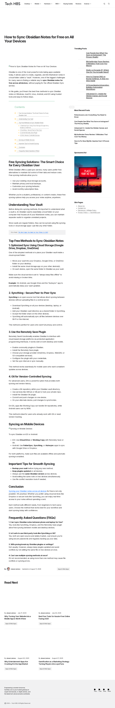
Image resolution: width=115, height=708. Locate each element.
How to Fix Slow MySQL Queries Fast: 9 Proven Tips (91, 142)
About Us (81, 206)
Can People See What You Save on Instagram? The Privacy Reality (97, 55)
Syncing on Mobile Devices (27, 140)
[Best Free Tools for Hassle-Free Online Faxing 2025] (54, 599)
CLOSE (72, 107)
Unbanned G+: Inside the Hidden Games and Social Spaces (96, 96)
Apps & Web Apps (63, 569)
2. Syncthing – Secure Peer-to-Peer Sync (31, 130)
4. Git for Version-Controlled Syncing (29, 135)
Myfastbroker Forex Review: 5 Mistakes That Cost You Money (97, 63)
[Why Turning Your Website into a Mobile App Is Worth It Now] (20, 599)
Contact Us (82, 208)
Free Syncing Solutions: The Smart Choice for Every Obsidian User (34, 114)
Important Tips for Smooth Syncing (29, 143)
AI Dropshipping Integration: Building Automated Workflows (97, 87)
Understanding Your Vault (26, 119)
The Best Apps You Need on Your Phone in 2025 (33, 232)
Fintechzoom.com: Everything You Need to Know (90, 116)
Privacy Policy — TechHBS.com (89, 213)
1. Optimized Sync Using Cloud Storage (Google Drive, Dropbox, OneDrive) (34, 126)
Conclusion (22, 147)
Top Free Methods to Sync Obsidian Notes (31, 123)
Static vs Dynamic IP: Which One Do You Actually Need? (97, 71)
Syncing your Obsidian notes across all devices (27, 491)
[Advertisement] (54, 20)
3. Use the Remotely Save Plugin (28, 132)
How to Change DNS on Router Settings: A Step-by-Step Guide (97, 79)
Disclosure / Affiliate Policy (87, 210)
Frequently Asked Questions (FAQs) (29, 151)
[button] (104, 3)
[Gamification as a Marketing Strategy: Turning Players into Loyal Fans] (54, 644)
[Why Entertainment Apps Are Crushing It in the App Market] (20, 644)
